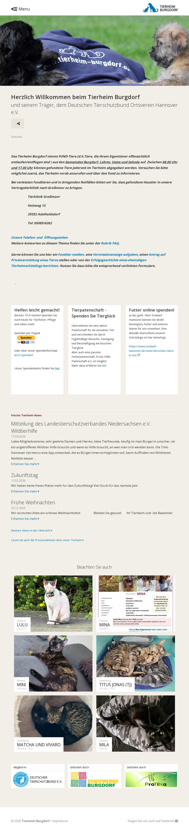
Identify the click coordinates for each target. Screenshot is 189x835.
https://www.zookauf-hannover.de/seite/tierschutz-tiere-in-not (151, 350)
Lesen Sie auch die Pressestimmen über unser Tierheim (47, 540)
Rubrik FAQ (110, 243)
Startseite (17, 136)
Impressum (60, 821)
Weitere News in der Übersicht (31, 530)
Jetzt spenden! (23, 355)
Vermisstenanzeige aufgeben (115, 254)
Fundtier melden (70, 254)
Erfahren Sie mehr (24, 464)
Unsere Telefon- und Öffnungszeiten (39, 237)
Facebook (168, 821)
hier (104, 365)
